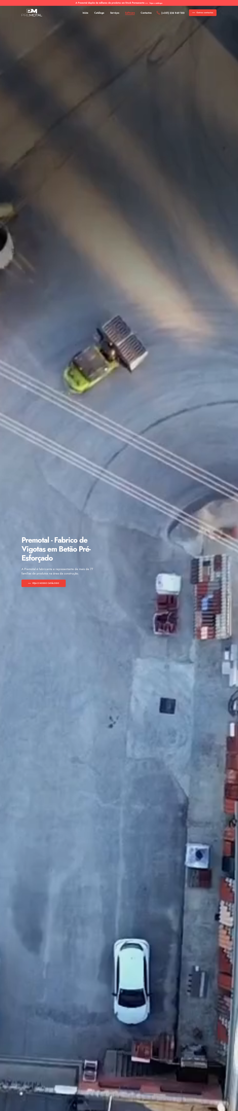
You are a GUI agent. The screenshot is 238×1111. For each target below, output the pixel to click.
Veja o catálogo (155, 3)
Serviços (114, 13)
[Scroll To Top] (233, 1108)
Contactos (146, 13)
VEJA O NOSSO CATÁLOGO (45, 583)
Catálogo (99, 13)
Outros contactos (204, 12)
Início (85, 13)
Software (130, 13)
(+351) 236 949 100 (173, 13)
